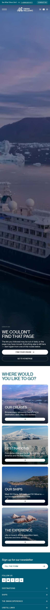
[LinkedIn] (21, 580)
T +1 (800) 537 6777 (27, 2)
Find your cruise (23, 352)
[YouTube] (8, 580)
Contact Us (42, 2)
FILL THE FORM (11, 566)
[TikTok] (17, 580)
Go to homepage (25, 359)
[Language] (47, 9)
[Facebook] (13, 580)
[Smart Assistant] (40, 9)
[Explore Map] (44, 9)
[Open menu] (4, 9)
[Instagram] (4, 580)
